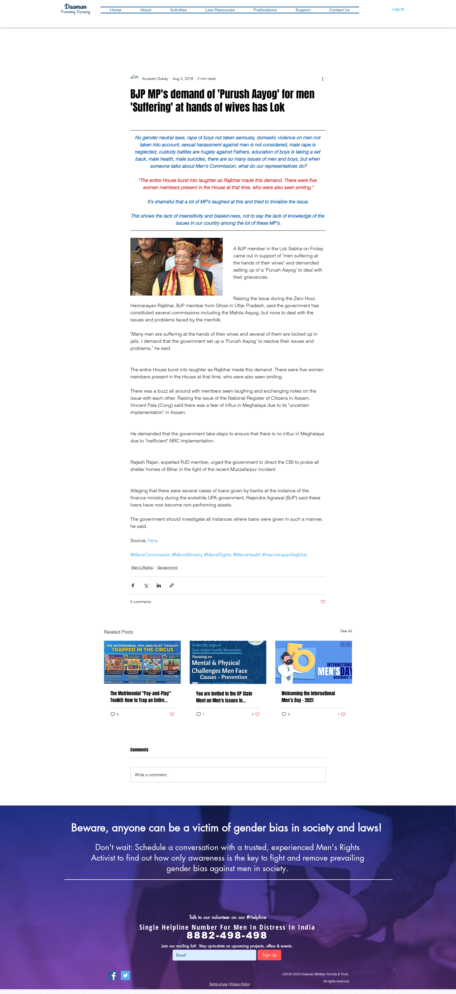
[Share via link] (171, 585)
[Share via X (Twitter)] (145, 585)
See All (346, 631)
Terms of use (218, 984)
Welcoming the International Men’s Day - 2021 (308, 697)
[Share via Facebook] (132, 585)
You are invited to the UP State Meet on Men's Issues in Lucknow (224, 697)
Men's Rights (142, 567)
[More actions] (322, 78)
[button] (178, 10)
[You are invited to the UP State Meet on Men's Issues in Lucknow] (228, 662)
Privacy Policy (240, 984)
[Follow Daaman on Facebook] (112, 975)
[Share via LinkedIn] (158, 585)
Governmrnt (168, 567)
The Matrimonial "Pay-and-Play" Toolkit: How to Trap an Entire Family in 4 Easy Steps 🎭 (140, 697)
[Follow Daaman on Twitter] (125, 975)
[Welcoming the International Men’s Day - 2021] (313, 662)
